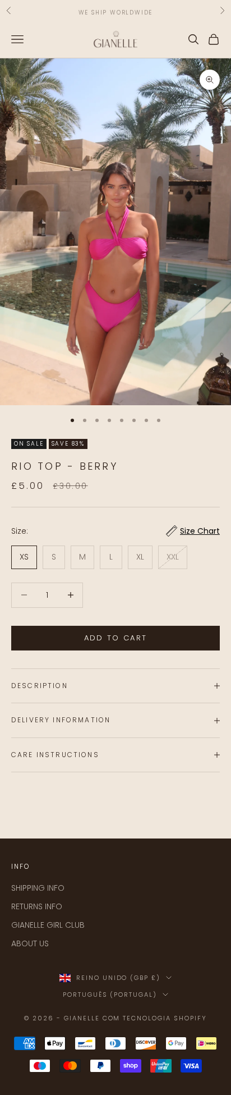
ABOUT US (30, 943)
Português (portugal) (110, 994)
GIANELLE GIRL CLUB (48, 925)
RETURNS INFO (36, 906)
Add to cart (115, 638)
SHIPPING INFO (37, 888)
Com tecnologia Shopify (155, 1018)
